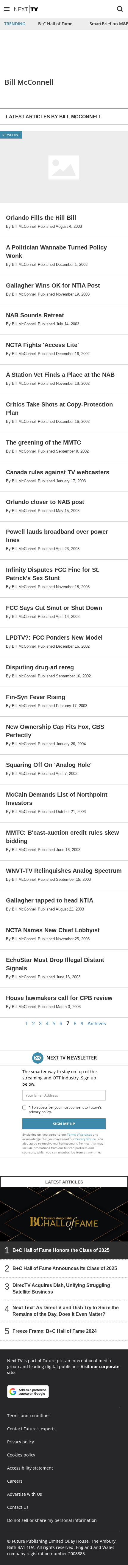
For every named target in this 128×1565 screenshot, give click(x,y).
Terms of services (80, 1134)
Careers (15, 1481)
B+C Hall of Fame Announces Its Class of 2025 (65, 1268)
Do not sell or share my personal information (52, 1520)
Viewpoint (11, 135)
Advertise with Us (24, 1494)
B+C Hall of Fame (55, 23)
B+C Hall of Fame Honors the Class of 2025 (61, 1250)
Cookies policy (21, 1455)
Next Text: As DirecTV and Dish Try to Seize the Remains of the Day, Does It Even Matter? (66, 1311)
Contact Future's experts (31, 1428)
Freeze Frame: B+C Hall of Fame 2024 (55, 1331)
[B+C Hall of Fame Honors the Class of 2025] (64, 1223)
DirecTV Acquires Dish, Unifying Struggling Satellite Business (61, 1288)
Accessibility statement (30, 1468)
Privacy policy (20, 1442)
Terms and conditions (29, 1415)
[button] (6, 9)
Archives (97, 1023)
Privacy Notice (85, 1139)
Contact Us (18, 1507)
